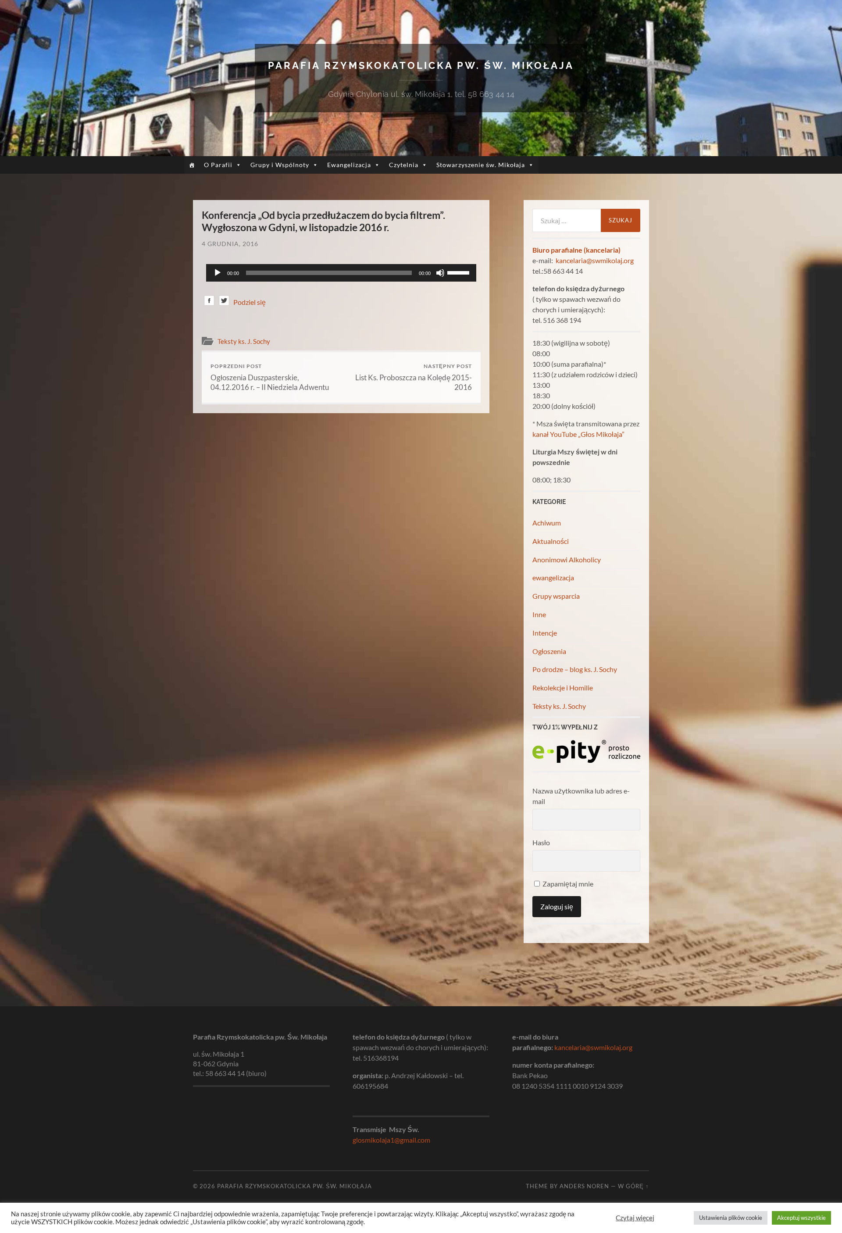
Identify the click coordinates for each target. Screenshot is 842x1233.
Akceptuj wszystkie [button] (801, 1217)
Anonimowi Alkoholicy (566, 559)
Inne (539, 614)
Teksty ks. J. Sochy (244, 341)
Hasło (541, 842)
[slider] (459, 272)
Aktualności (550, 541)
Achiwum (546, 522)
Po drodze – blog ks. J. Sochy (574, 669)
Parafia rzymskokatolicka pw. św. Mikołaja (421, 65)
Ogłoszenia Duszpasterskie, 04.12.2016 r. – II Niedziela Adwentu (269, 377)
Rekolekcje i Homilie (562, 687)
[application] (341, 273)
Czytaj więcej (635, 1218)
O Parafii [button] (218, 164)
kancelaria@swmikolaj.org (595, 260)
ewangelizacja (553, 577)
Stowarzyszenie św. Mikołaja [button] (480, 164)
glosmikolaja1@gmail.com (391, 1140)
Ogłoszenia (549, 651)
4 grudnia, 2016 (230, 243)
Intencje (544, 633)
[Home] (192, 165)
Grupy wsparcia (556, 596)
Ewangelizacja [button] (349, 164)
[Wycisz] (440, 272)
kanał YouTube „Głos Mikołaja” (578, 434)
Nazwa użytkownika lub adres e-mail (581, 795)
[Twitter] (224, 302)
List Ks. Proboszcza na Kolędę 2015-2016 (413, 377)
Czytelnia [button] (403, 164)
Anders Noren (584, 1186)
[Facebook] (209, 302)
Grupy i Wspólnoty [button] (279, 164)
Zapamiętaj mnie (567, 883)
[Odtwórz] (217, 272)
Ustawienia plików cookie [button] (730, 1217)
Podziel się (249, 302)
